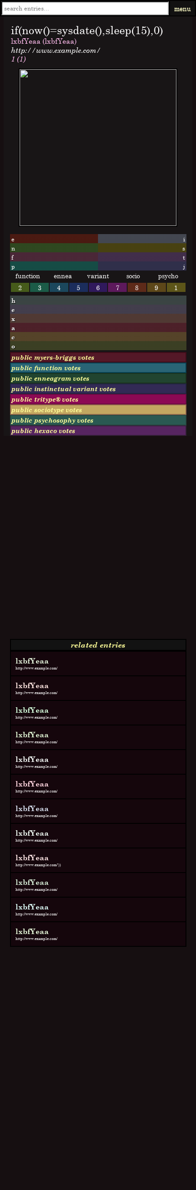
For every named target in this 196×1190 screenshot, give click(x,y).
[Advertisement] (98, 541)
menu (182, 8)
